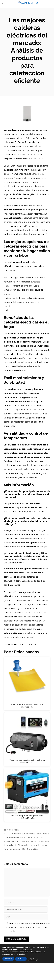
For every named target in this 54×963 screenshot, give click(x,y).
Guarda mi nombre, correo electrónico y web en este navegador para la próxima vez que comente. (28, 927)
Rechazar (21, 959)
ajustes (22, 954)
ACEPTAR (8, 959)
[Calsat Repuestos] (28, 4)
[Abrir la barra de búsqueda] (3, 4)
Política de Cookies (24, 949)
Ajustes (32, 959)
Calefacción (13, 830)
